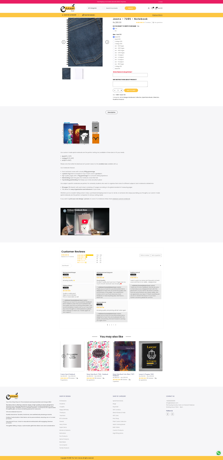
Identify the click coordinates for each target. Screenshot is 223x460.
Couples (61, 407)
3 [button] (111, 325)
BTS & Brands (63, 418)
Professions (62, 401)
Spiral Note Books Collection (150, 97)
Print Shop (116, 418)
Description (111, 112)
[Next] (107, 42)
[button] (140, 22)
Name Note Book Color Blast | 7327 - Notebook (124, 375)
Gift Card (115, 415)
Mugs (114, 404)
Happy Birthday (64, 410)
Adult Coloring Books (119, 424)
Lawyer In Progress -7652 (146, 374)
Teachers (62, 415)
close (62, 1)
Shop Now (123, 1)
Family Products (64, 448)
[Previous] (63, 42)
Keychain (115, 407)
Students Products (118, 99)
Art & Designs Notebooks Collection (131, 97)
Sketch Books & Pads (119, 412)
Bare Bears (62, 442)
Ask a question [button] (156, 255)
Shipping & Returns (157, 15)
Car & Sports (63, 445)
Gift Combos (117, 410)
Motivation (62, 433)
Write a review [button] (145, 255)
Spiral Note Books (118, 401)
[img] (77, 278)
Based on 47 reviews (67, 257)
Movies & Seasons (64, 430)
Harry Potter (63, 424)
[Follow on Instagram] (172, 414)
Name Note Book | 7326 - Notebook (97, 374)
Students (62, 404)
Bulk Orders (116, 427)
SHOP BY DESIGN (89, 15)
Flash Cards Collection (119, 421)
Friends (61, 421)
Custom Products (118, 430)
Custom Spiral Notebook (68, 374)
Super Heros (63, 427)
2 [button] (109, 325)
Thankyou (62, 412)
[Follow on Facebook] (167, 414)
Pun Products (63, 436)
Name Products (64, 439)
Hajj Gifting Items (118, 433)
